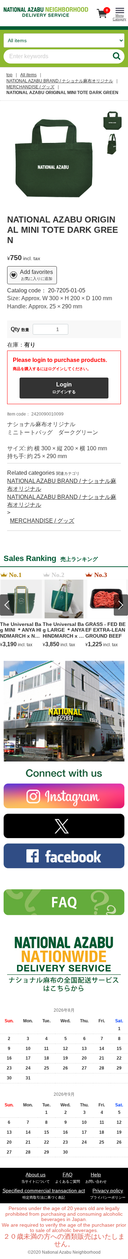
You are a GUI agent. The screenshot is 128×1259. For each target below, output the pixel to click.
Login (64, 387)
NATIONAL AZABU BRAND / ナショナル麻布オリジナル (59, 80)
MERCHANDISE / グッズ (30, 86)
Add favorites (36, 275)
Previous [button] (7, 605)
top (9, 74)
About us (35, 1177)
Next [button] (121, 605)
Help (96, 1177)
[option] (53, 156)
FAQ (67, 1177)
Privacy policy (108, 1193)
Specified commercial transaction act (43, 1193)
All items (28, 74)
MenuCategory (119, 17)
